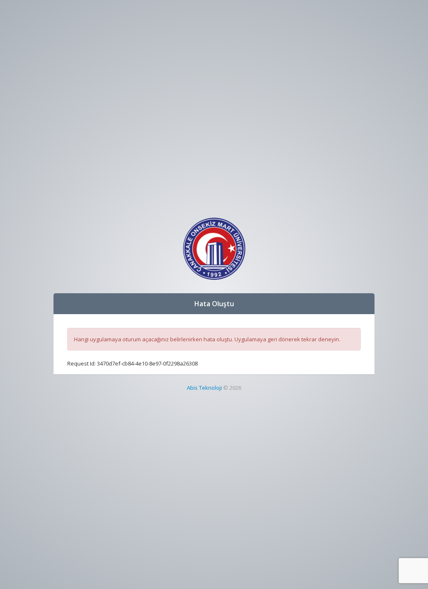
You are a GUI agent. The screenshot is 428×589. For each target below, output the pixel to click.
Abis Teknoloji (204, 387)
